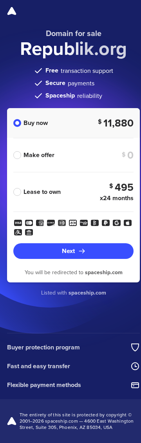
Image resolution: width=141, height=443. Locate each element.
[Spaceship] (11, 11)
